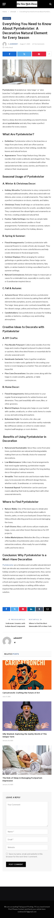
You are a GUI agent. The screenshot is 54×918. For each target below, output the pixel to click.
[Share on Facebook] (10, 54)
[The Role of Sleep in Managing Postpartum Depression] (27, 760)
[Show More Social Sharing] (49, 54)
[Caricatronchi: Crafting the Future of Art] (27, 675)
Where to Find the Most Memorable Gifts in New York (40, 625)
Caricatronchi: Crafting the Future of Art (21, 693)
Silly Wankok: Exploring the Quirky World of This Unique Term (25, 735)
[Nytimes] (27, 4)
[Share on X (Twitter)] (24, 54)
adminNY (14, 44)
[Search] (50, 4)
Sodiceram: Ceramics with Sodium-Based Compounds (15, 625)
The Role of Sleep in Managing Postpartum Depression (22, 779)
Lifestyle (7, 18)
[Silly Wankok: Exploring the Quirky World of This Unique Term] (27, 716)
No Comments (39, 44)
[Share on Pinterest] (39, 54)
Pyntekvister (8, 565)
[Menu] (4, 4)
